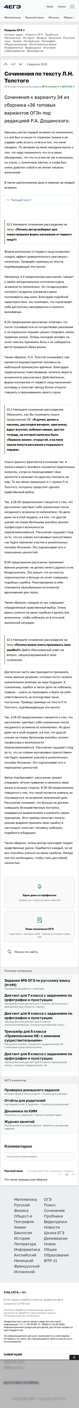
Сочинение (54, 1210)
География (48, 41)
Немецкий (23, 1260)
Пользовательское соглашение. (22, 1315)
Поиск (62, 6)
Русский (22, 1205)
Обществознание (15, 44)
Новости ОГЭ (34, 34)
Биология (55, 37)
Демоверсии (35, 50)
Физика (54, 17)
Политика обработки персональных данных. (29, 1309)
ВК (24, 1292)
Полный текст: (21, 200)
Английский (25, 1255)
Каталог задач (13, 34)
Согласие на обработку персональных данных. (30, 1312)
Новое (50, 1243)
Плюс (50, 6)
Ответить (68, 1171)
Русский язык (34, 17)
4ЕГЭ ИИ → (68, 86)
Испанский (24, 1271)
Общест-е (23, 1216)
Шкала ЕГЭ (54, 1232)
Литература (32, 41)
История (28, 37)
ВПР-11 (50, 1260)
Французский (27, 1266)
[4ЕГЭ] (12, 6)
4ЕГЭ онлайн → (50, 86)
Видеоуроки (33, 47)
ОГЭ (48, 1199)
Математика (12, 17)
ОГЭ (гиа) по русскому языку (21, 86)
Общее (50, 1249)
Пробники (51, 34)
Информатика (13, 47)
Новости (52, 1227)
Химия (17, 41)
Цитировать (56, 1171)
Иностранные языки (43, 44)
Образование (56, 1255)
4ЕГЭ (22, 1324)
